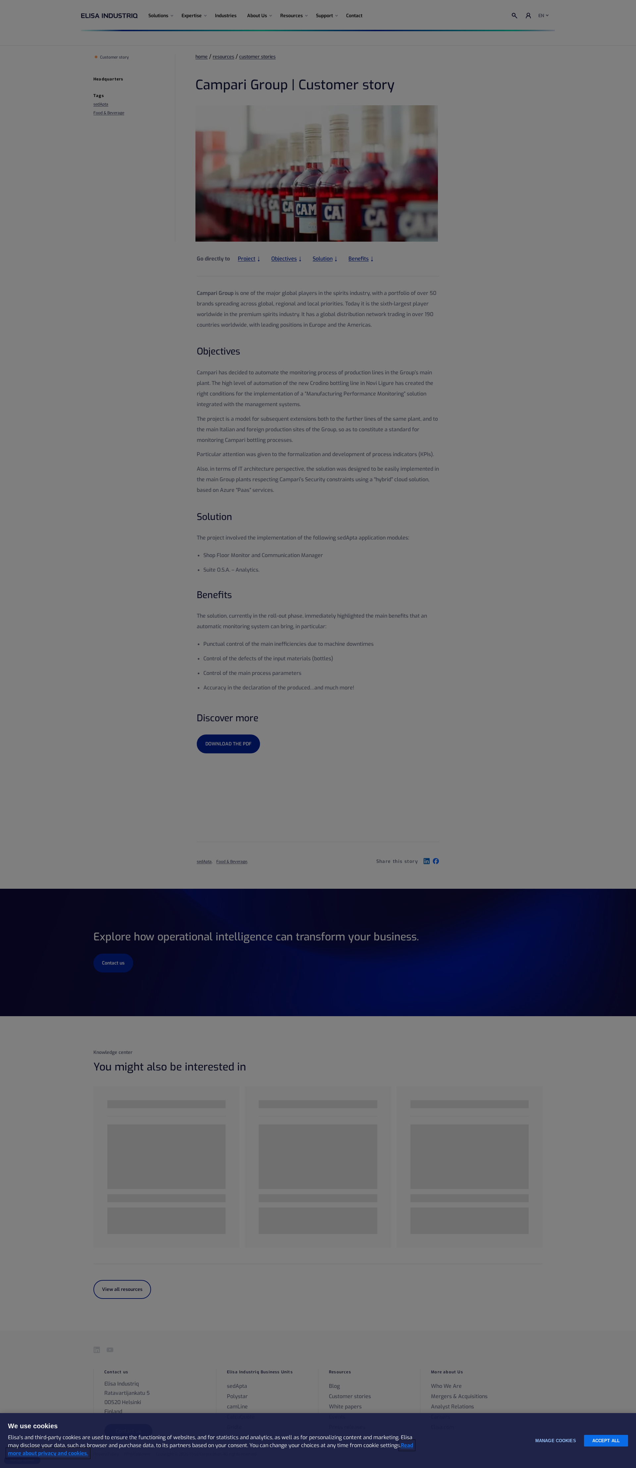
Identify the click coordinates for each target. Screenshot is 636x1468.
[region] (318, 1440)
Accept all (606, 1440)
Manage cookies (555, 1440)
